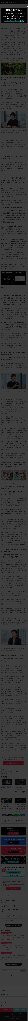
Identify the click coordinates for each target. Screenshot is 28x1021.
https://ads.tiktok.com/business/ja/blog (14, 21)
